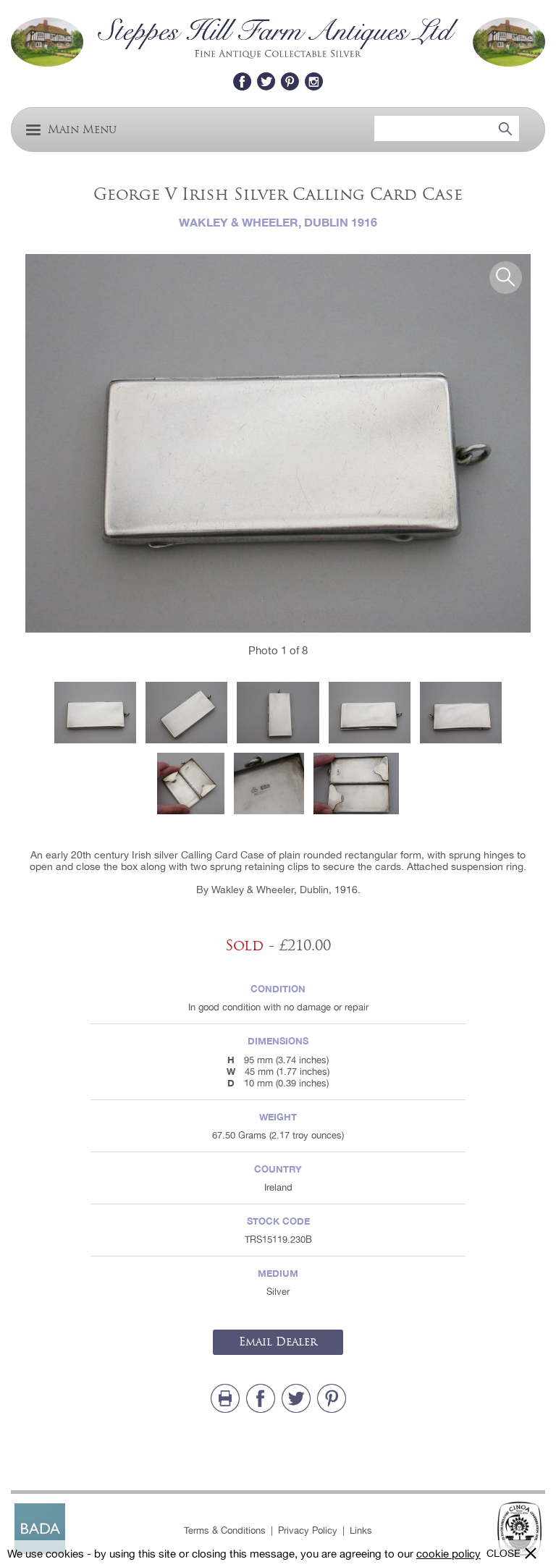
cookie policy (448, 1553)
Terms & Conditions (225, 1530)
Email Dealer (278, 1341)
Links (361, 1530)
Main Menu (82, 129)
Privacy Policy (307, 1530)
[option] (278, 443)
